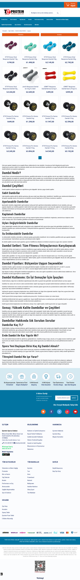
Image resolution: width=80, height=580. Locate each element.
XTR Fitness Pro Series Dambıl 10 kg (69, 117)
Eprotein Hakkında (58, 431)
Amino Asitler (50, 19)
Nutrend (29, 480)
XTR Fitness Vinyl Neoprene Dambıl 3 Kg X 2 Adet (50, 58)
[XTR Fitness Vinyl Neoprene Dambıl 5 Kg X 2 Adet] (10, 74)
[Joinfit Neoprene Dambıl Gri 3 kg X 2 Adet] (30, 74)
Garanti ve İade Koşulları (34, 443)
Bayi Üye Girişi (57, 471)
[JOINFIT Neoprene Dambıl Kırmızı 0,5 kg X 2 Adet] (49, 74)
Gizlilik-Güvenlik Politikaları (35, 437)
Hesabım (4, 509)
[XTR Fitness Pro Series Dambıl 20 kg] (69, 134)
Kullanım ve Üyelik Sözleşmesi (36, 431)
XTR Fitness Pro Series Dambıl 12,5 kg (11, 147)
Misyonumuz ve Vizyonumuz (35, 446)
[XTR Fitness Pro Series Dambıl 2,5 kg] (10, 104)
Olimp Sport (30, 489)
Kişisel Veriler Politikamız (34, 434)
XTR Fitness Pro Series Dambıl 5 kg (30, 117)
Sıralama (59, 34)
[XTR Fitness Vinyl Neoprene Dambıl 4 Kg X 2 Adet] (69, 45)
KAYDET (74, 398)
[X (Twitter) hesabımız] (59, 411)
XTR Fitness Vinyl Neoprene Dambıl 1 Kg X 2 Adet (11, 58)
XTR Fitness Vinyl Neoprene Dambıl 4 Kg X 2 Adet (69, 58)
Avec (28, 474)
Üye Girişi (4, 506)
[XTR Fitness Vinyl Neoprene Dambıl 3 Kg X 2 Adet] (49, 45)
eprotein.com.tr (58, 209)
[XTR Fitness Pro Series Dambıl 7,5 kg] (49, 104)
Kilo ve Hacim (6, 474)
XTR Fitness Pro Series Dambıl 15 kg (30, 147)
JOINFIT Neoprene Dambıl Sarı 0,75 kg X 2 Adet (69, 88)
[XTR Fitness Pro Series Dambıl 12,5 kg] (10, 134)
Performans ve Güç (39, 19)
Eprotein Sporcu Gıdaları (10, 431)
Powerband (30, 477)
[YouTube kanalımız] (75, 411)
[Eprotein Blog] (43, 411)
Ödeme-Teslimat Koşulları (34, 440)
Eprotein (29, 468)
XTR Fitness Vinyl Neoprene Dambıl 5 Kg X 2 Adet (11, 88)
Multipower (30, 483)
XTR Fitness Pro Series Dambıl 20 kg (69, 147)
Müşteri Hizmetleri (58, 437)
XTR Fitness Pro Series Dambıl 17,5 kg (50, 147)
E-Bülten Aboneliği (7, 518)
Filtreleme (20, 34)
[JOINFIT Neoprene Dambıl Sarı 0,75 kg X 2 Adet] (69, 74)
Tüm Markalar (31, 493)
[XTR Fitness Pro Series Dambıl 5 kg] (30, 104)
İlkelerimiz (30, 449)
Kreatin (30, 19)
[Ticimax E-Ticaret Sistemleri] (40, 578)
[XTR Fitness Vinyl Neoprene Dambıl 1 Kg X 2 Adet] (10, 45)
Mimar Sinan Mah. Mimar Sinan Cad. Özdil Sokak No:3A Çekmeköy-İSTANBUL (12, 437)
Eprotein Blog (56, 434)
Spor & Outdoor (6, 493)
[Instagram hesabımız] (67, 411)
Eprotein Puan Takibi (8, 515)
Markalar (37, 24)
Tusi (28, 471)
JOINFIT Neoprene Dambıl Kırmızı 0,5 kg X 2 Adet (50, 88)
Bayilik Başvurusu (58, 468)
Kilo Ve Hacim (13, 19)
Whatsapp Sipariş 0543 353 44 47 (7, 448)
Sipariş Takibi (6, 512)
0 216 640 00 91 (8, 443)
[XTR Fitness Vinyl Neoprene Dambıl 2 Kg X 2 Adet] (30, 45)
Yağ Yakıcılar (22, 19)
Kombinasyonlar (28, 24)
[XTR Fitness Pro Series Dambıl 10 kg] (69, 104)
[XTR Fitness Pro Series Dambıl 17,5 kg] (49, 134)
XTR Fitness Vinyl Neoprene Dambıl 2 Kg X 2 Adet (30, 58)
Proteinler (5, 471)
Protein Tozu (4, 19)
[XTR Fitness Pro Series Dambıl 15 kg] (30, 134)
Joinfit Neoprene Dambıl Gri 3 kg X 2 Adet (30, 88)
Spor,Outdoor (18, 24)
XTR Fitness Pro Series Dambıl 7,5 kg (50, 117)
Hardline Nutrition (32, 486)
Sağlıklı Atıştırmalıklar (6, 24)
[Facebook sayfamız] (51, 411)
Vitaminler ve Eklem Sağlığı (62, 19)
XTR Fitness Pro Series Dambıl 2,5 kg (11, 117)
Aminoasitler (6, 486)
